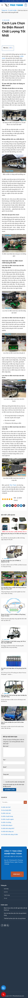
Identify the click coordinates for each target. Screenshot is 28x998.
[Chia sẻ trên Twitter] (9, 505)
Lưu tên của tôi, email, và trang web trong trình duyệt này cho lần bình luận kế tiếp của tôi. (14, 784)
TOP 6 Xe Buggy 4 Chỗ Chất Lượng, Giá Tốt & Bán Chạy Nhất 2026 (13, 642)
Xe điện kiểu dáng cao (7, 831)
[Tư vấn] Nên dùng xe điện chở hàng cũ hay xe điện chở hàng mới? (13, 588)
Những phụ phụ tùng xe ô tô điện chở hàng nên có (14, 534)
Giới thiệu (6, 888)
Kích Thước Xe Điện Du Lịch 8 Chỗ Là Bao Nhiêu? (12, 723)
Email (5, 767)
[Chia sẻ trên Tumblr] (24, 505)
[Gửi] (25, 802)
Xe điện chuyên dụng (7, 816)
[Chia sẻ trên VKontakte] (18, 505)
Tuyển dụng (7, 895)
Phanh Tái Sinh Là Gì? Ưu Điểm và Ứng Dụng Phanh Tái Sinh (13, 615)
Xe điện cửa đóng (6, 822)
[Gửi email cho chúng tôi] (5, 925)
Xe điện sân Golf (5, 807)
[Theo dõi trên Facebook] (2, 925)
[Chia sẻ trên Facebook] (7, 505)
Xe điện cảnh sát (5, 813)
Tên (4, 759)
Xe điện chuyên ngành (7, 819)
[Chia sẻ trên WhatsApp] (4, 505)
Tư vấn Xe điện (12, 10)
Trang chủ (4, 10)
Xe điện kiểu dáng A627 (7, 828)
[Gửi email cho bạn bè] (12, 505)
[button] (2, 5)
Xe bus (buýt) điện (6, 810)
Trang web (6, 774)
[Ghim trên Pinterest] (15, 505)
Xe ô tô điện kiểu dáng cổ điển (9, 834)
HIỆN (10, 47)
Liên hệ (6, 892)
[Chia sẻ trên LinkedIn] (21, 505)
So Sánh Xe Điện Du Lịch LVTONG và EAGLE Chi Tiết (11, 561)
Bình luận (6, 746)
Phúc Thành (13, 485)
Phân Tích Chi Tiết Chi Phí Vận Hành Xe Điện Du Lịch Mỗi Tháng (14, 696)
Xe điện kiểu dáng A (6, 825)
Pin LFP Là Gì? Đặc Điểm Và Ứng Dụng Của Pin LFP (13, 669)
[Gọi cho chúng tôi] (8, 925)
